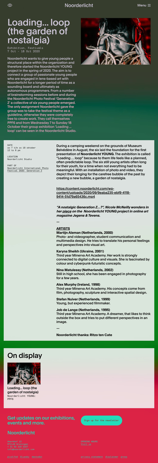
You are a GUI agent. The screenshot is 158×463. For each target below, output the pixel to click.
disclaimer (111, 456)
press (124, 456)
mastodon (37, 456)
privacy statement (92, 456)
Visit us (86, 444)
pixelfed (12, 456)
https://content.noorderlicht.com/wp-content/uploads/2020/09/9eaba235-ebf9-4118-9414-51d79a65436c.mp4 (93, 192)
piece (66, 211)
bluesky (24, 456)
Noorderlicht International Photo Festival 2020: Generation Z (28, 169)
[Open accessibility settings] (9, 5)
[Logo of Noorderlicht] (79, 5)
